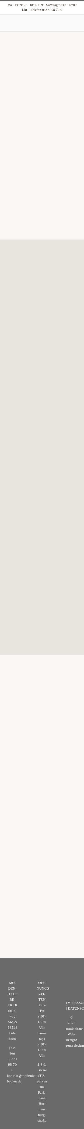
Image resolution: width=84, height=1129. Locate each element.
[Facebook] (71, 981)
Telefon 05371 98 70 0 (46, 10)
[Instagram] (71, 990)
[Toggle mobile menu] (75, 24)
